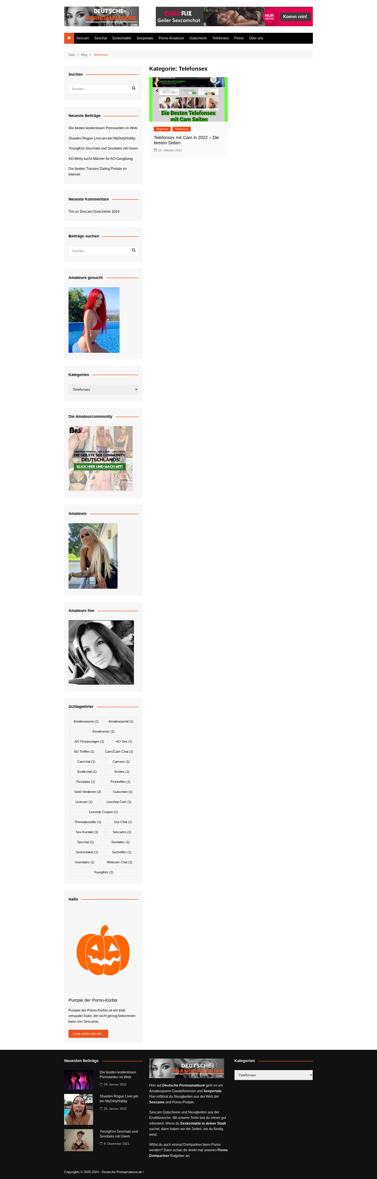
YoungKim (103, 872)
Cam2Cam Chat (119, 751)
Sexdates (120, 842)
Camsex (121, 761)
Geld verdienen (87, 792)
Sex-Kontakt (87, 832)
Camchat (86, 761)
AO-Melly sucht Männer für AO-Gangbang (101, 158)
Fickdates (85, 782)
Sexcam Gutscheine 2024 (100, 211)
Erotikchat (87, 771)
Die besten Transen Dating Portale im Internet (98, 171)
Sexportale (145, 38)
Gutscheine (198, 38)
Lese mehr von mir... (88, 1034)
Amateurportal (120, 721)
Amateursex (103, 731)
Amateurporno (86, 721)
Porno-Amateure (171, 38)
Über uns (256, 38)
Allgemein (162, 129)
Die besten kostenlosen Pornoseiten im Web (103, 128)
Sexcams (122, 832)
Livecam (84, 802)
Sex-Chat (123, 822)
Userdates (84, 862)
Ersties (122, 771)
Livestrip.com (119, 802)
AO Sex (124, 741)
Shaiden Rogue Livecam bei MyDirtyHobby (102, 138)
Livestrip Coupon (103, 812)
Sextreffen (121, 852)
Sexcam (82, 38)
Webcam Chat (119, 862)
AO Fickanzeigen (89, 741)
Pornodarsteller (88, 822)
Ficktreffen (120, 782)
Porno (239, 38)
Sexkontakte (121, 38)
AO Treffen (84, 751)
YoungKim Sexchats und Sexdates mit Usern (103, 148)
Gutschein (122, 792)
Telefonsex (220, 38)
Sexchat (100, 38)
